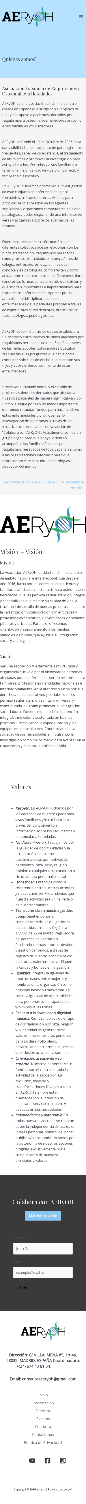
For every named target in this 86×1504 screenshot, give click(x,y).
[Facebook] (47, 1460)
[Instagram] (63, 1460)
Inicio (43, 1394)
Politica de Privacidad (43, 1442)
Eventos (43, 1418)
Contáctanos (43, 1434)
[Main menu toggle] (81, 17)
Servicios (43, 1410)
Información (43, 1402)
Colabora (43, 1426)
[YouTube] (32, 1460)
